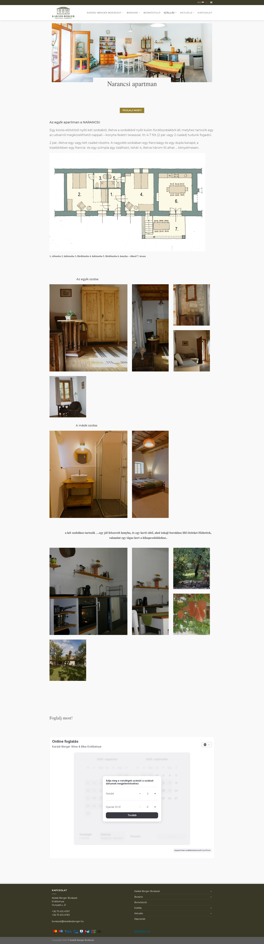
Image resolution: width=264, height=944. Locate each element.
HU (199, 2)
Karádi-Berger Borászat (104, 12)
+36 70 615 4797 (61, 911)
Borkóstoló (151, 12)
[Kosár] (211, 2)
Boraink (132, 12)
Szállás (169, 12)
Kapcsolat (205, 12)
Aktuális (186, 12)
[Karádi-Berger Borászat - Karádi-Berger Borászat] (66, 13)
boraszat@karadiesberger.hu (68, 921)
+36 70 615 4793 (61, 915)
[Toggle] (211, 891)
